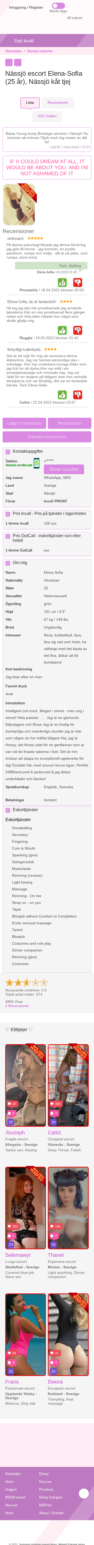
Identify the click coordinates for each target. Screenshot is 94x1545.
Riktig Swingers (51, 1497)
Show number (64, 469)
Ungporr (11, 1489)
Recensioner (17, 1006)
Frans (12, 1382)
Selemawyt (18, 1255)
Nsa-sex (45, 1482)
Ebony (44, 1474)
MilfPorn (45, 1505)
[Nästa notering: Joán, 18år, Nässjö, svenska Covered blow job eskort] (17, 62)
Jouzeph (15, 1132)
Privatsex (46, 1489)
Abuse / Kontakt (51, 1513)
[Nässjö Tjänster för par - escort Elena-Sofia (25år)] (19, 205)
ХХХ (47, 116)
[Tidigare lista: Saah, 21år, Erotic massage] (9, 62)
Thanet (56, 1255)
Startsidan (13, 51)
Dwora (55, 1382)
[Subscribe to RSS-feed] (47, 1527)
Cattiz (54, 1132)
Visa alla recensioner (47, 436)
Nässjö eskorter (40, 51)
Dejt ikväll (24, 40)
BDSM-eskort (15, 1497)
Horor (9, 1482)
